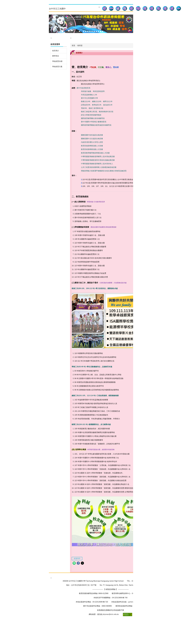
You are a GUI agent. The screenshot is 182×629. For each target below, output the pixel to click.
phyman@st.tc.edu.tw (111, 614)
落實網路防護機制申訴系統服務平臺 (110, 610)
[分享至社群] (74, 563)
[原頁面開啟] (111, 8)
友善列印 (77, 558)
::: (99, 7)
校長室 (79, 45)
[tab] (79, 31)
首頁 (73, 45)
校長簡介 (55, 51)
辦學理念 (55, 56)
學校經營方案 (57, 66)
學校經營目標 (57, 61)
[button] (118, 8)
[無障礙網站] (127, 614)
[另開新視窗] (104, 8)
